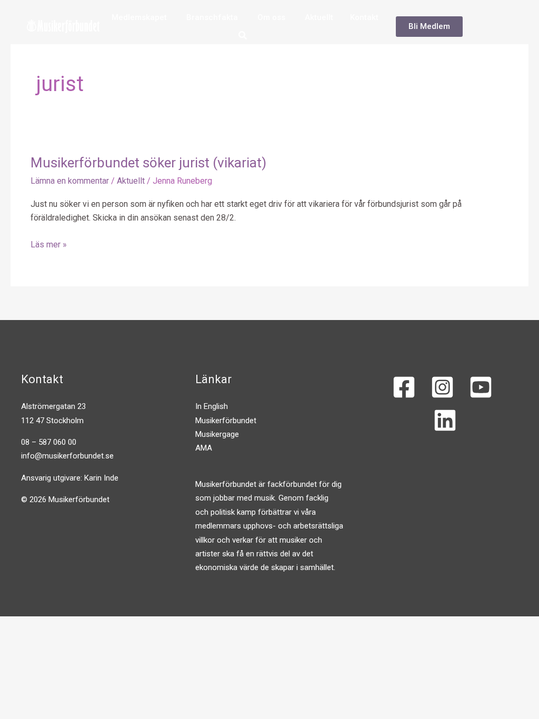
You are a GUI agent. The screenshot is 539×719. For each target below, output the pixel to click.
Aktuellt (131, 181)
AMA (203, 448)
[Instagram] (442, 387)
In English (211, 406)
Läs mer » (49, 243)
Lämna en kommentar (70, 181)
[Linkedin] (445, 420)
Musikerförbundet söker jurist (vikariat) (148, 163)
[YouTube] (480, 387)
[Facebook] (404, 387)
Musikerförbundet (225, 420)
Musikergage (217, 434)
